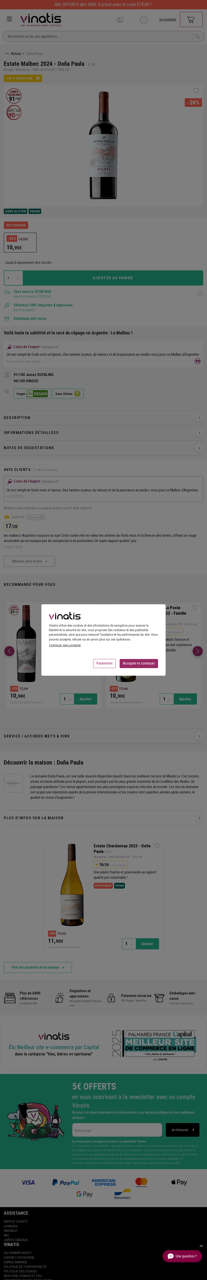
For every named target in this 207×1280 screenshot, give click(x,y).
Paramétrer (104, 663)
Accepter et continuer (139, 663)
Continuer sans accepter (65, 645)
